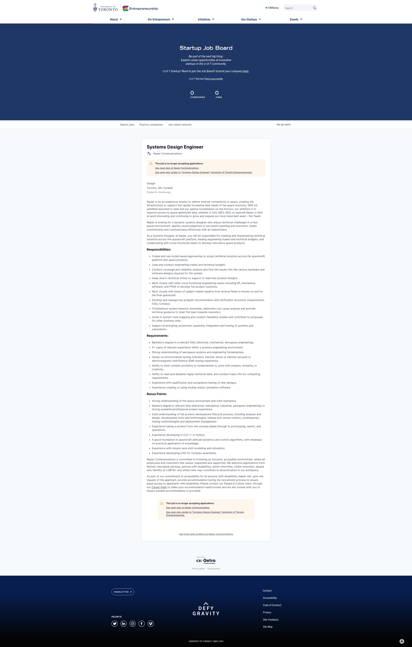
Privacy (267, 612)
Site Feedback (271, 619)
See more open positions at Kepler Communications (206, 534)
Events (294, 19)
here (245, 71)
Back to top (401, 641)
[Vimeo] (151, 623)
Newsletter (121, 591)
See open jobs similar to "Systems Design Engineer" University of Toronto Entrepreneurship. (203, 172)
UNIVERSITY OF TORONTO (200, 641)
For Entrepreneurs (159, 19)
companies (151, 124)
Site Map (268, 626)
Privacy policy (198, 568)
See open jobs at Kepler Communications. (177, 168)
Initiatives (204, 19)
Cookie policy (214, 568)
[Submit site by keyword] (315, 7)
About (114, 19)
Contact (267, 590)
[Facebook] (142, 623)
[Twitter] (115, 623)
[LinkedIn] (124, 623)
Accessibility (270, 597)
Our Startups (249, 19)
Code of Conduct (272, 605)
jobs (127, 124)
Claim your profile (214, 78)
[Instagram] (133, 623)
